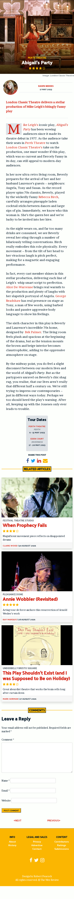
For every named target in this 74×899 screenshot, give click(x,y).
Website (6, 800)
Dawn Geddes (46, 86)
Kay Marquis (10, 619)
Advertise (37, 845)
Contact (36, 849)
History (12, 845)
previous (53, 820)
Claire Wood (10, 545)
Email (6, 790)
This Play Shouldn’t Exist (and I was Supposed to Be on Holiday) (36, 675)
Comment (8, 739)
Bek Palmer (33, 332)
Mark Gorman (10, 699)
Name (6, 780)
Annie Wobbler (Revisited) (30, 599)
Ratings (61, 845)
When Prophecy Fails (25, 525)
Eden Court (37, 438)
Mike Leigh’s (30, 125)
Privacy (37, 841)
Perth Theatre (35, 143)
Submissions (61, 849)
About (12, 841)
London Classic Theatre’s (24, 147)
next (18, 820)
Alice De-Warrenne (19, 287)
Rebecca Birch (48, 197)
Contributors (61, 841)
